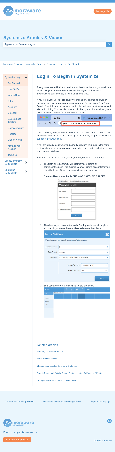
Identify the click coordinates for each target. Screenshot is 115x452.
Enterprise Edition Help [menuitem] (11, 171)
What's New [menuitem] (14, 95)
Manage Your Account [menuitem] (14, 147)
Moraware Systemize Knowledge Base (22, 64)
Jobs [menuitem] (10, 101)
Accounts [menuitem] (12, 107)
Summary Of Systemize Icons (50, 351)
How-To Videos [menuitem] (15, 89)
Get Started (73, 64)
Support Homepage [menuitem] (100, 401)
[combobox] (54, 44)
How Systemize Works (47, 359)
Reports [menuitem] (12, 134)
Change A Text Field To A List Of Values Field (56, 380)
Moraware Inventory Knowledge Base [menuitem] (62, 401)
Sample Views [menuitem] (15, 140)
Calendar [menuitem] (12, 113)
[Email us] (109, 421)
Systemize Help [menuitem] (12, 77)
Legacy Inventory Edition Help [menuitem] (13, 162)
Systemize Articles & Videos (33, 37)
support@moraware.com (49, 139)
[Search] (109, 44)
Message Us (102, 11)
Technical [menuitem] (12, 155)
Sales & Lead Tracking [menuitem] (14, 120)
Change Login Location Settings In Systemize (57, 366)
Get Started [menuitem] (14, 83)
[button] (26, 77)
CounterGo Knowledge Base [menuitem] (19, 401)
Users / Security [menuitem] (16, 128)
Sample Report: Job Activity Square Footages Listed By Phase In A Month (69, 373)
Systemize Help (55, 64)
